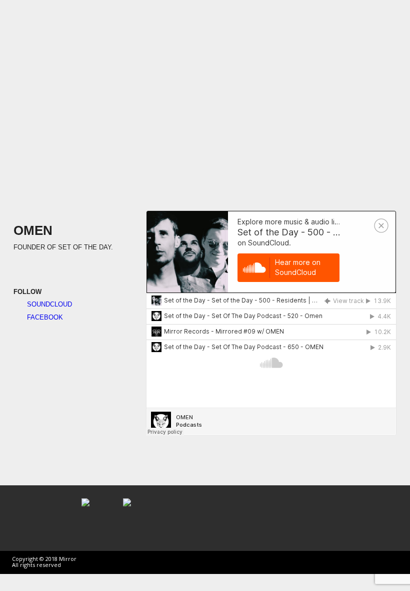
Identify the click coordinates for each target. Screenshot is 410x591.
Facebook (44, 317)
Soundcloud (48, 304)
